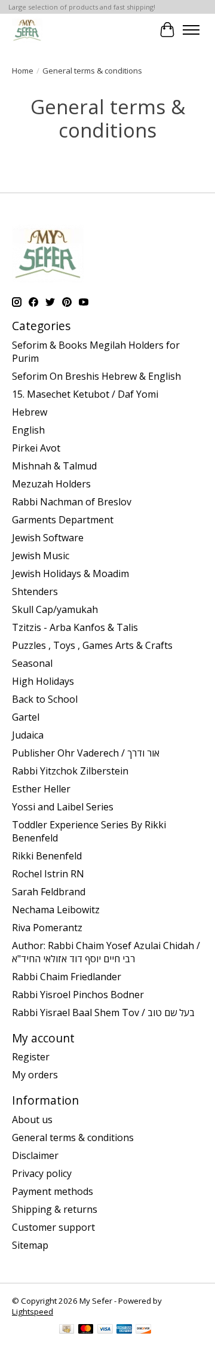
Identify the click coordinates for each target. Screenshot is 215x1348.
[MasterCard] (86, 1330)
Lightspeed (32, 1311)
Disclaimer (35, 1155)
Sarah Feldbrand (48, 891)
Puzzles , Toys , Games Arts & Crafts (92, 645)
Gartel (25, 717)
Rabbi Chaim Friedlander (66, 976)
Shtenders (35, 591)
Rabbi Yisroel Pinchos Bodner (78, 994)
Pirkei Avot (36, 448)
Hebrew (29, 412)
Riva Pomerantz (47, 927)
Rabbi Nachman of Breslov (71, 501)
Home (22, 70)
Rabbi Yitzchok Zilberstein (70, 770)
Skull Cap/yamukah (55, 609)
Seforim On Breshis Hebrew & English (96, 376)
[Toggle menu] (191, 30)
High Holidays (43, 681)
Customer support (53, 1227)
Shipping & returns (54, 1209)
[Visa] (105, 1330)
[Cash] (66, 1330)
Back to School (45, 699)
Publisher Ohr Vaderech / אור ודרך (85, 753)
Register (31, 1056)
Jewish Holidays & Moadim (70, 573)
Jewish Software (48, 537)
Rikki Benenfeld (47, 855)
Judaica (28, 735)
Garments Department (62, 519)
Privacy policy (42, 1173)
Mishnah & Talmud (54, 465)
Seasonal (32, 663)
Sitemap (30, 1245)
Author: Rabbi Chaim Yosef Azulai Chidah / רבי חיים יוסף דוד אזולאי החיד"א (106, 952)
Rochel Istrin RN (48, 873)
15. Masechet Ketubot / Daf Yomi (85, 394)
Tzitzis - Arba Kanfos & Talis (75, 627)
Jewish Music (40, 555)
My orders (35, 1074)
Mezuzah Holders (51, 483)
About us (32, 1119)
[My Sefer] (27, 29)
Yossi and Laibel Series (62, 806)
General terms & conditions (73, 1137)
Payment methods (52, 1191)
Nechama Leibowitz (56, 909)
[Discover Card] (143, 1330)
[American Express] (124, 1330)
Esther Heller (41, 788)
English (28, 430)
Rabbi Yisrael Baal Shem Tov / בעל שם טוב (103, 1012)
